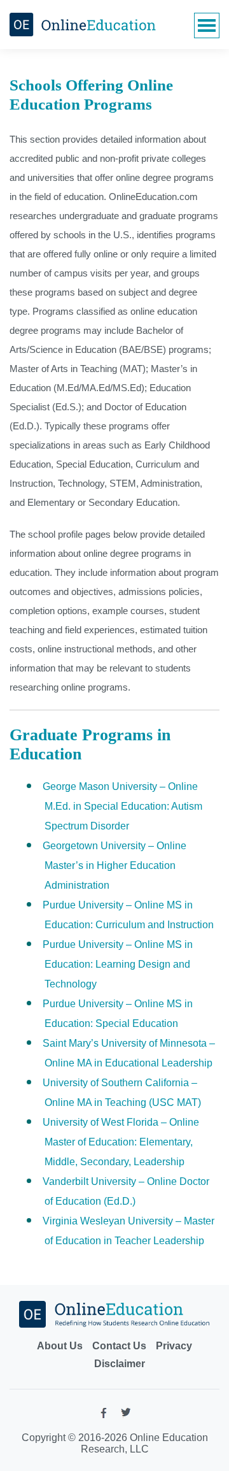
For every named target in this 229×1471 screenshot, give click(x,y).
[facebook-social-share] (103, 1415)
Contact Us (119, 1345)
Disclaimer (119, 1363)
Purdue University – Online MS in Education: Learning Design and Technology (118, 964)
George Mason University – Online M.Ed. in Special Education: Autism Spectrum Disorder (122, 806)
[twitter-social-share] (126, 1414)
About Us (60, 1345)
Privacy (174, 1345)
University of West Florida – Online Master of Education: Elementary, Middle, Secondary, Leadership (121, 1142)
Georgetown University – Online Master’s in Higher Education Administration (114, 865)
